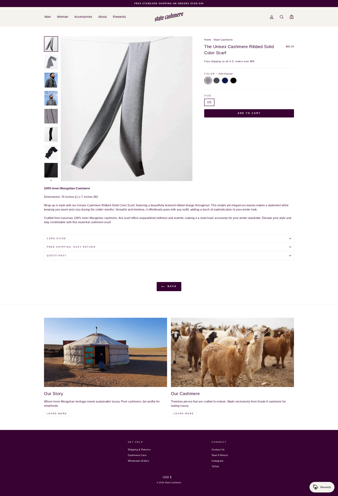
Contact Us (218, 449)
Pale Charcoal (208, 80)
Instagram (218, 461)
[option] (169, 3)
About (102, 16)
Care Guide (56, 238)
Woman (62, 16)
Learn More (57, 413)
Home (207, 39)
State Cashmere (223, 39)
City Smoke (216, 80)
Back (171, 286)
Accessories (83, 16)
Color (218, 74)
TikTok (215, 466)
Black (233, 80)
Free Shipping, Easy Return (71, 247)
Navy (225, 80)
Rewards (119, 16)
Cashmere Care (137, 455)
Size (207, 95)
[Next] (51, 179)
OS (209, 102)
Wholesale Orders (138, 461)
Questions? (57, 255)
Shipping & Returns (139, 449)
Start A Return (220, 455)
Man (48, 16)
